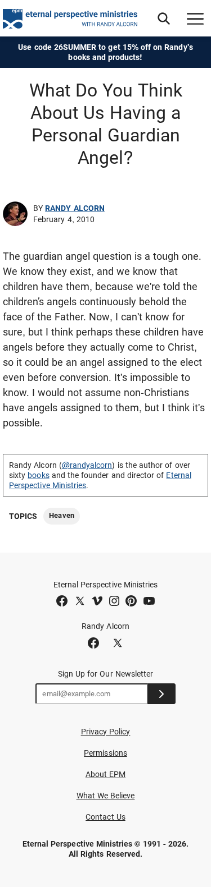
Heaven (61, 515)
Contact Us (105, 816)
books (38, 475)
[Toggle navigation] (195, 18)
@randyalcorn (87, 465)
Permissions (105, 752)
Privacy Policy (106, 731)
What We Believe (106, 795)
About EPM (106, 774)
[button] (163, 18)
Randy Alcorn (75, 208)
